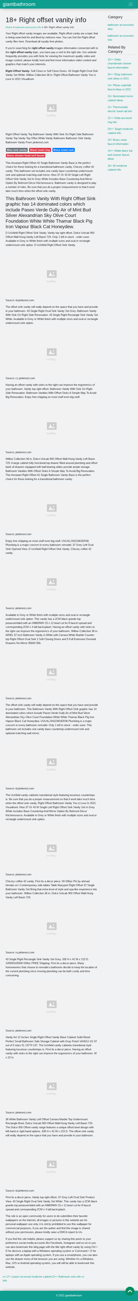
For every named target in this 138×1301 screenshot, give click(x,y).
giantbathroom (19, 4)
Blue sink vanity (17, 149)
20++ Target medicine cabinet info (120, 130)
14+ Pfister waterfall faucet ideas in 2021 (119, 87)
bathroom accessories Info (121, 37)
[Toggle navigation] (130, 4)
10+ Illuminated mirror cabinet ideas (120, 98)
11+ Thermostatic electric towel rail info (120, 109)
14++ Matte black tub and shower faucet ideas (120, 154)
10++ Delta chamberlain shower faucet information (119, 63)
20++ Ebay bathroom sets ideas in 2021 (120, 76)
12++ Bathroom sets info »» (68, 1276)
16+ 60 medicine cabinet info (117, 167)
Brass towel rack (63, 149)
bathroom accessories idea (121, 26)
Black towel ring (40, 149)
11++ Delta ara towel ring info (120, 120)
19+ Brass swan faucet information (118, 141)
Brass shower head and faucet (25, 155)
